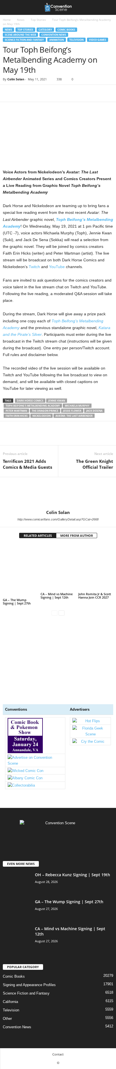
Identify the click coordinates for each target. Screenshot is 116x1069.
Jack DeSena (94, 411)
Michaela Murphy (77, 405)
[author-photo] (58, 493)
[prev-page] (54, 613)
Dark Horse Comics (30, 400)
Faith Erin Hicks (17, 416)
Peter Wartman (16, 411)
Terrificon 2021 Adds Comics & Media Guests (27, 464)
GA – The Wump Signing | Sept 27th (17, 601)
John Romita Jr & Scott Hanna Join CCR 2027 (94, 595)
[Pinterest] (34, 93)
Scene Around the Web (20, 35)
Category (45, 29)
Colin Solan (15, 79)
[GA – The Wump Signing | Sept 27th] (20, 570)
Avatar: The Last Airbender (74, 416)
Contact (58, 1054)
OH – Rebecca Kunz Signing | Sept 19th (72, 874)
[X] (21, 93)
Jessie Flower (72, 411)
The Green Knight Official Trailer (94, 464)
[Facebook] (8, 93)
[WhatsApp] (47, 93)
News (20, 20)
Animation (56, 40)
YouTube (57, 266)
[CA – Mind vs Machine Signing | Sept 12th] (58, 567)
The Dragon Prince (45, 411)
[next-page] (61, 613)
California (10, 1002)
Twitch (34, 266)
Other (7, 1018)
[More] (60, 93)
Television (76, 40)
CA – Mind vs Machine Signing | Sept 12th (57, 595)
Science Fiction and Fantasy (24, 40)
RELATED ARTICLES (38, 535)
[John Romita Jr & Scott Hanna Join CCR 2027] (95, 567)
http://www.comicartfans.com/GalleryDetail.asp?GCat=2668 (58, 519)
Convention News (53, 35)
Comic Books (66, 29)
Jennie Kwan (56, 400)
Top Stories (38, 20)
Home (7, 20)
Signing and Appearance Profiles (29, 985)
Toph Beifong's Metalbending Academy (33, 405)
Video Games (97, 40)
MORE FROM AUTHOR (76, 535)
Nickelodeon (41, 416)
